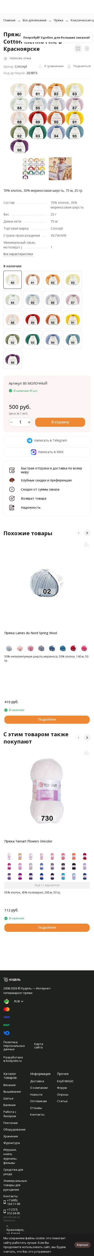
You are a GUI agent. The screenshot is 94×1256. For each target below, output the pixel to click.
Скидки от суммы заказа (40, 489)
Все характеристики (18, 254)
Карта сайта (38, 1046)
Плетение (10, 1123)
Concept (21, 66)
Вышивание (12, 1091)
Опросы (62, 1094)
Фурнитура (11, 1143)
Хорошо (82, 1245)
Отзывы (36, 1108)
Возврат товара (33, 498)
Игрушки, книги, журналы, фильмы (10, 1156)
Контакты (37, 1114)
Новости (36, 1094)
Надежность (31, 507)
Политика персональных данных (14, 1045)
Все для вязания (34, 20)
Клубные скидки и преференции (46, 480)
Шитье (8, 1098)
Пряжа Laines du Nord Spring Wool (30, 633)
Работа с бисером (9, 1114)
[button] (78, 533)
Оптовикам (38, 1101)
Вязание (9, 1085)
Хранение (10, 1136)
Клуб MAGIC (65, 1081)
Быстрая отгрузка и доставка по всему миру (51, 470)
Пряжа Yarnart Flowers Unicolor (28, 841)
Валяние (9, 1105)
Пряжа (58, 20)
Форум (62, 1088)
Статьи (62, 1101)
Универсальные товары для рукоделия (15, 1185)
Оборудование (14, 1129)
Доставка (37, 1081)
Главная (9, 20)
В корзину (60, 421)
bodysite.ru (14, 1061)
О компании (39, 1088)
